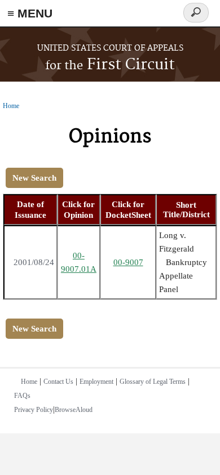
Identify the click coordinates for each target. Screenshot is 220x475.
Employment (96, 382)
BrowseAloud (74, 410)
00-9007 (128, 262)
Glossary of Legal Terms (153, 382)
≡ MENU (29, 13)
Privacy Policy (33, 410)
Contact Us (58, 382)
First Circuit (110, 65)
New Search (34, 177)
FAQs (22, 396)
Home (11, 106)
